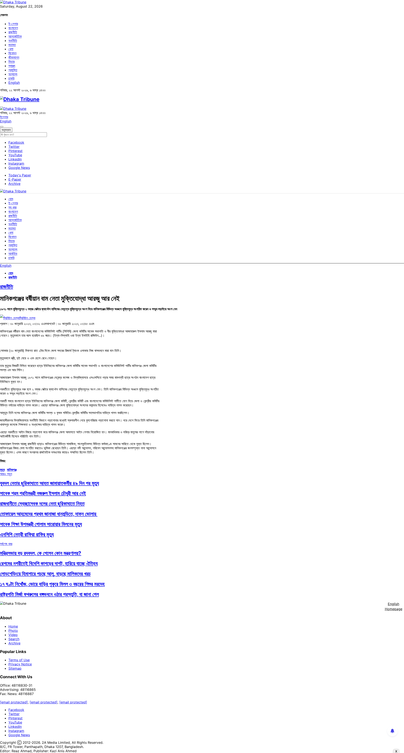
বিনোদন (12, 53)
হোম (10, 199)
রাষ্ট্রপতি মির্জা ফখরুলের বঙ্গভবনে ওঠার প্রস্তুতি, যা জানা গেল (49, 594)
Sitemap (14, 668)
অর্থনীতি (12, 40)
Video (13, 635)
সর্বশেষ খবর (6, 544)
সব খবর (12, 207)
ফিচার (11, 61)
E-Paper (14, 179)
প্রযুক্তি (12, 70)
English (14, 82)
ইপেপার (4, 117)
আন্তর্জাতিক (15, 36)
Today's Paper (19, 175)
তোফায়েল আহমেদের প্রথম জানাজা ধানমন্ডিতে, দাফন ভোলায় (48, 514)
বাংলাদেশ (13, 28)
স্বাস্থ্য (11, 66)
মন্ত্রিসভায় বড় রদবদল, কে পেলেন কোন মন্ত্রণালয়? (40, 553)
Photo (13, 630)
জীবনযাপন (13, 57)
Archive (14, 183)
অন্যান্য (12, 74)
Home (13, 626)
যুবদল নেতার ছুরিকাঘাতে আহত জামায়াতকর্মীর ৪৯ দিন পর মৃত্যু (49, 483)
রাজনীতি (12, 32)
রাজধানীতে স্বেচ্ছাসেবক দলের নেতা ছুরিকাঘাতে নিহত (42, 504)
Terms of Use (19, 660)
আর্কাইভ (12, 253)
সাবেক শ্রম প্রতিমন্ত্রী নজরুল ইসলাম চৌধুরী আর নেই (43, 493)
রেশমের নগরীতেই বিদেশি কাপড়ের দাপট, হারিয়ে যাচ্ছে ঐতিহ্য (49, 563)
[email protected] (14, 702)
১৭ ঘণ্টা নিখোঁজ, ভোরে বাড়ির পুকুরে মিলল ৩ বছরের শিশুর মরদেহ (52, 584)
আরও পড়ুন (6, 474)
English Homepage (393, 606)
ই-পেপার (13, 24)
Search (13, 639)
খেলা (10, 49)
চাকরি (11, 78)
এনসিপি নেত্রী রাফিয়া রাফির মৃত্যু (27, 534)
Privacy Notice (20, 664)
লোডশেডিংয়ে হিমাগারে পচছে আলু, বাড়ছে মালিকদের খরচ (45, 574)
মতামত (12, 45)
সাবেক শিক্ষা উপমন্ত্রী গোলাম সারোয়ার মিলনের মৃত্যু (41, 524)
